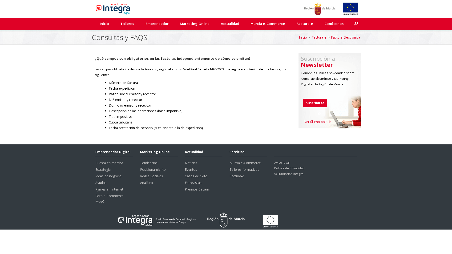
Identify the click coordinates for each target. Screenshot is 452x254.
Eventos (191, 169)
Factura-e (304, 23)
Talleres (127, 23)
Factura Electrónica (345, 37)
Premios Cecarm (197, 189)
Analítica (146, 182)
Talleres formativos (244, 169)
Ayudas (100, 182)
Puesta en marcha (109, 163)
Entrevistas (193, 182)
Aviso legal (282, 162)
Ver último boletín (317, 121)
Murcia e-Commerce (267, 23)
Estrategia (103, 169)
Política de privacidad (289, 168)
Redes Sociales (151, 176)
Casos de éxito (196, 176)
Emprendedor (157, 23)
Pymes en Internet (109, 189)
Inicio (104, 23)
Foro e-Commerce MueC (109, 199)
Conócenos (334, 23)
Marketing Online (195, 23)
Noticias (191, 163)
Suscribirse (315, 103)
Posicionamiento (153, 169)
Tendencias (148, 163)
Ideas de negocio (108, 176)
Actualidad (230, 23)
